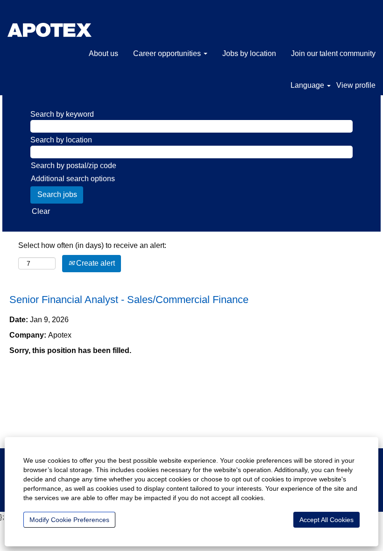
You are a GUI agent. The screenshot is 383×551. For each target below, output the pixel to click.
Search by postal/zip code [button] (73, 166)
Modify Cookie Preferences (69, 519)
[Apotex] (68, 25)
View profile (356, 85)
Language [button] (308, 85)
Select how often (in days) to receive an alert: (92, 245)
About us (103, 53)
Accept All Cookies (326, 519)
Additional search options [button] (73, 179)
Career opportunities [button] (168, 53)
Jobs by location (249, 53)
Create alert (94, 263)
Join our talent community (333, 53)
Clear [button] (41, 211)
